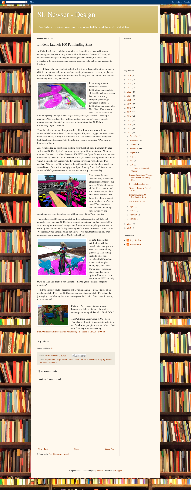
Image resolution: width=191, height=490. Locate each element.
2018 (129, 108)
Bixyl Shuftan (135, 240)
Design (58, 359)
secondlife (47, 362)
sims (53, 362)
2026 (129, 75)
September (134, 148)
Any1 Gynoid (50, 359)
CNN (52, 348)
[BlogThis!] (75, 355)
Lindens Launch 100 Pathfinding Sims (137, 196)
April (132, 206)
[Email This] (73, 355)
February (134, 214)
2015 (129, 120)
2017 (129, 112)
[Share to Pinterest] (84, 355)
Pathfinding (93, 359)
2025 (129, 79)
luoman (100, 470)
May (132, 164)
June (132, 160)
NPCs (86, 359)
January (133, 218)
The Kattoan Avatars (137, 201)
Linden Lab (78, 359)
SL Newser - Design (66, 14)
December (134, 136)
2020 (129, 99)
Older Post (109, 449)
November (134, 140)
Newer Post (43, 449)
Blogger (118, 470)
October (133, 144)
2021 (129, 95)
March (133, 210)
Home (76, 449)
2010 (129, 227)
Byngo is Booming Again (140, 184)
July (132, 156)
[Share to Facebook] (81, 355)
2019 (129, 103)
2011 (129, 223)
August (133, 152)
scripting (101, 359)
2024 (129, 83)
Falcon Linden (67, 359)
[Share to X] (78, 355)
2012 (129, 132)
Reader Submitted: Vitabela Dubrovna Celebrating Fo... (140, 177)
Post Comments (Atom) (59, 454)
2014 (129, 124)
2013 (129, 128)
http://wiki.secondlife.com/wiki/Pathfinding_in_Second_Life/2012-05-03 (71, 331)
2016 (129, 116)
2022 (129, 91)
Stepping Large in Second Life (140, 189)
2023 (129, 87)
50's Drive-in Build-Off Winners (139, 169)
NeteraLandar (135, 244)
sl (56, 362)
